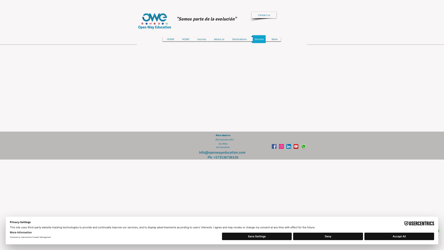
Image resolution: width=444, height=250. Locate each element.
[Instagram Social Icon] (281, 146)
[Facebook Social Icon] (274, 146)
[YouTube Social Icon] (296, 146)
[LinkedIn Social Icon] (288, 146)
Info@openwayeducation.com (222, 152)
